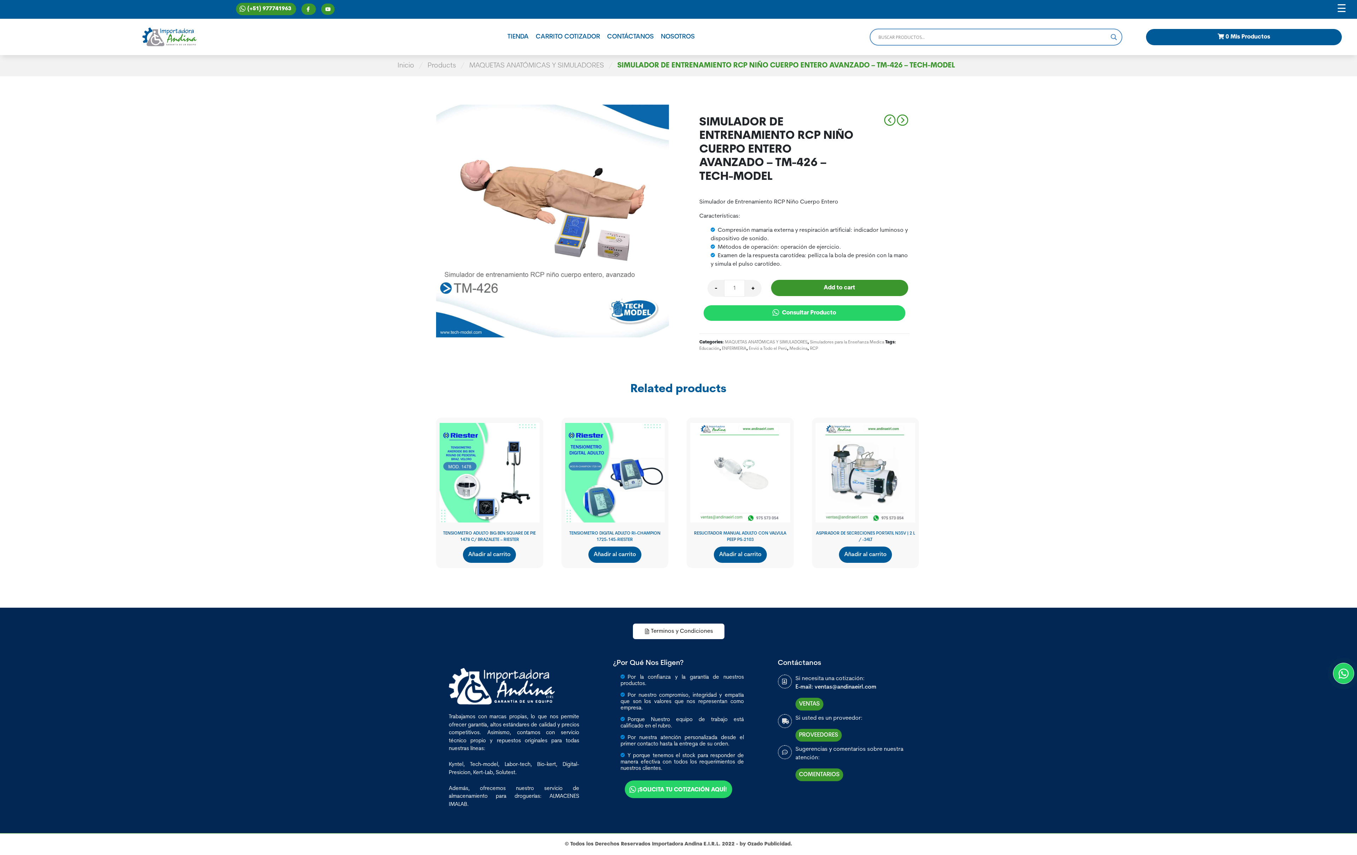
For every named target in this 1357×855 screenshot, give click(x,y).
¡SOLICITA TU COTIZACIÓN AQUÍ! (682, 790)
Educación (709, 349)
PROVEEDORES (818, 735)
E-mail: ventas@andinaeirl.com (835, 687)
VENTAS (809, 704)
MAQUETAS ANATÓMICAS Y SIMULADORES (536, 65)
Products (442, 65)
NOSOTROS (678, 37)
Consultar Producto (808, 313)
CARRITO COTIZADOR (568, 37)
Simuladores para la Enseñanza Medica (847, 342)
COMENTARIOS (819, 775)
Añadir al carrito (489, 555)
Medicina (798, 349)
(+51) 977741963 (269, 9)
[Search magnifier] (1114, 37)
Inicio (406, 65)
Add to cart (839, 288)
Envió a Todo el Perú (768, 349)
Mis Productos (1248, 37)
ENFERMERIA (734, 349)
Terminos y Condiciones (682, 631)
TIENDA (518, 37)
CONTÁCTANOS (630, 37)
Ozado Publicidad (769, 844)
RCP (814, 349)
